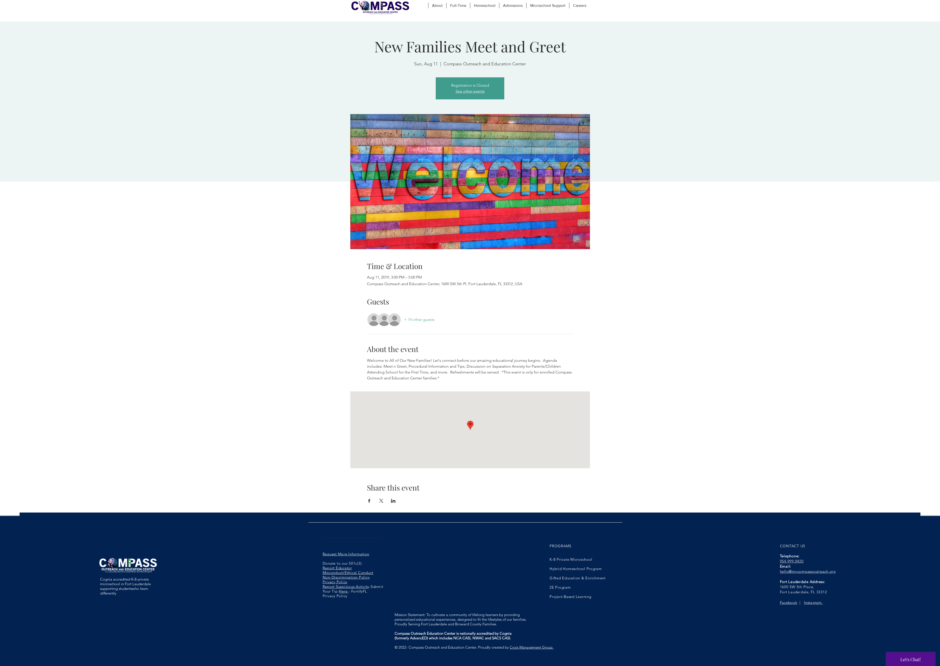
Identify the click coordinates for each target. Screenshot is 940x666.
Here (344, 591)
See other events (470, 91)
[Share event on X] (381, 501)
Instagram (813, 602)
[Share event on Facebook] (369, 501)
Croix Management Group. (531, 647)
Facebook (788, 602)
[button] (437, 5)
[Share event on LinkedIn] (393, 501)
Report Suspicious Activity (346, 586)
